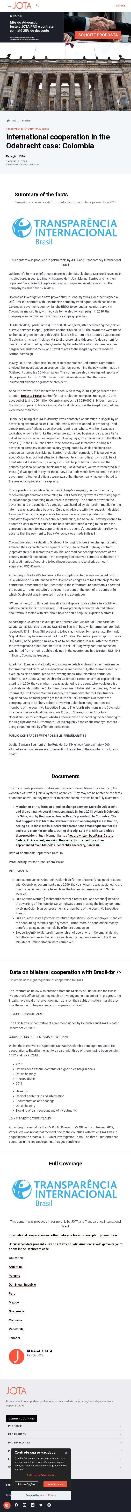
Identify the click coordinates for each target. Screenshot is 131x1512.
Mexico (14, 1302)
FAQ (8, 1485)
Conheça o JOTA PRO (22, 1418)
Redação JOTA (15, 156)
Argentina (16, 1267)
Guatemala (16, 1311)
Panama (14, 1275)
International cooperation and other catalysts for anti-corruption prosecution (63, 1235)
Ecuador (14, 1338)
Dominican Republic (22, 1284)
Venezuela (16, 1329)
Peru (12, 1293)
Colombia (15, 1320)
